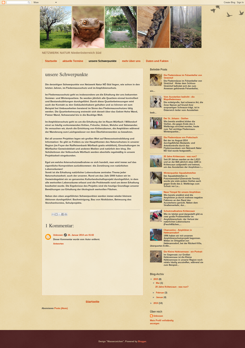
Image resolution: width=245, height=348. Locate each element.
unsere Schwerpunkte (102, 61)
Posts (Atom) (61, 308)
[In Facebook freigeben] (62, 214)
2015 (156, 279)
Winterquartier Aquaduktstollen (180, 173)
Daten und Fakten (157, 61)
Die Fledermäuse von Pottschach (181, 137)
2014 (156, 303)
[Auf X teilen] (59, 214)
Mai (158, 283)
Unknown (58, 235)
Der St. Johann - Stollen (176, 118)
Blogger (142, 341)
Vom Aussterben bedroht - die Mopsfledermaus (179, 98)
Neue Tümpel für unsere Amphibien (182, 192)
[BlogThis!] (56, 214)
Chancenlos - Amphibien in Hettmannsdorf (178, 231)
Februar (160, 292)
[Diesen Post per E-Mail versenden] (53, 214)
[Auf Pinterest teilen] (66, 214)
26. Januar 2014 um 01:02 (81, 235)
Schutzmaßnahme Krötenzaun (179, 211)
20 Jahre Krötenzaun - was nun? (180, 156)
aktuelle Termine (72, 61)
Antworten (58, 243)
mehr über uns (131, 61)
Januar (160, 297)
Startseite (51, 61)
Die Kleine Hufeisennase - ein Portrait (183, 251)
